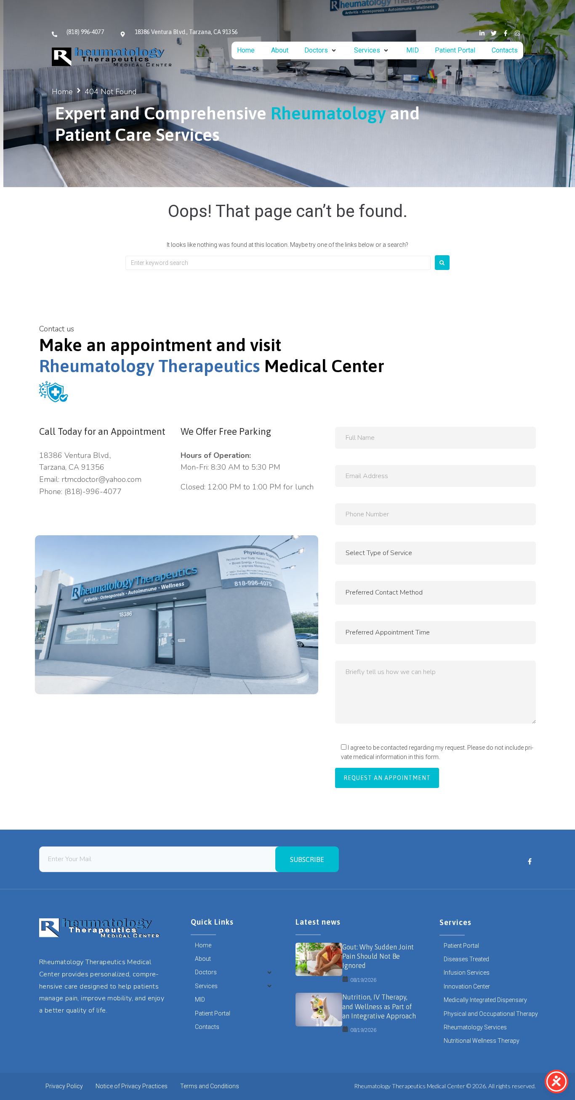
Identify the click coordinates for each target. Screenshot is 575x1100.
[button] (321, 50)
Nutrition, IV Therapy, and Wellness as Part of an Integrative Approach (379, 1006)
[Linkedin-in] (482, 33)
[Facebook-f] (505, 33)
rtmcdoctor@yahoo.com (101, 479)
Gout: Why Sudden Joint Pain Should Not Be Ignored (378, 956)
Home (62, 92)
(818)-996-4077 (93, 492)
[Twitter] (494, 33)
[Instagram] (517, 33)
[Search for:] (278, 263)
